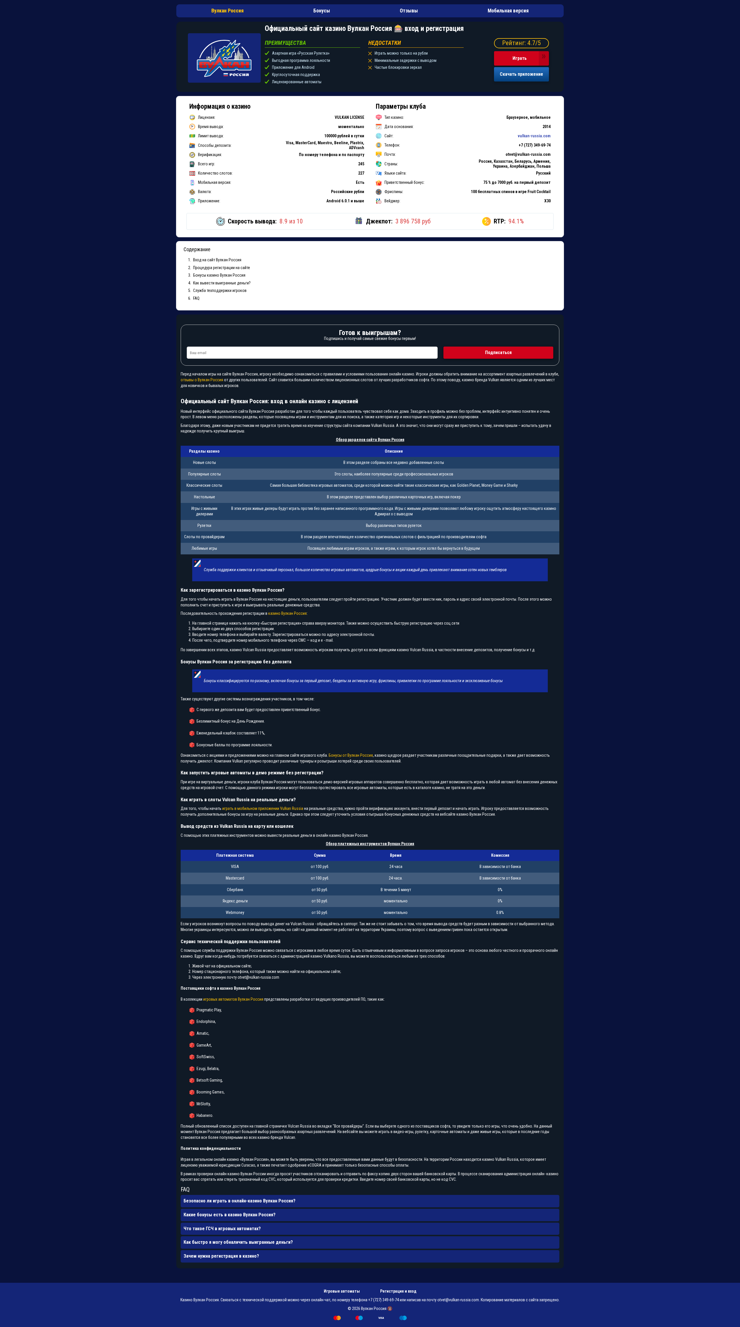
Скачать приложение (521, 74)
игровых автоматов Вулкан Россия (233, 999)
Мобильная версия (508, 11)
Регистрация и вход (398, 1291)
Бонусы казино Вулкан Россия (219, 275)
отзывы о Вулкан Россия (202, 379)
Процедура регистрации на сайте (221, 267)
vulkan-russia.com (534, 136)
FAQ (196, 298)
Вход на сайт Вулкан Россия (217, 260)
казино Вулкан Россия (287, 613)
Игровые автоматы (342, 1291)
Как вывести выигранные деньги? (222, 283)
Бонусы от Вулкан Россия (351, 755)
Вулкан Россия (227, 11)
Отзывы (409, 11)
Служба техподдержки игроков (220, 290)
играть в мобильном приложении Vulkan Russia (262, 808)
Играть (520, 58)
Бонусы (321, 11)
